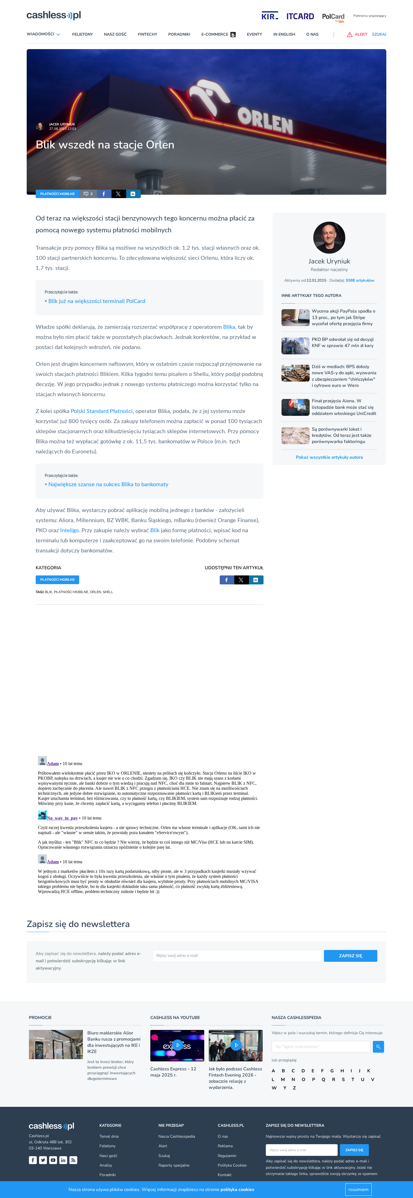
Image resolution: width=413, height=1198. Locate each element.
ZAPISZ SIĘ (350, 956)
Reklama (225, 1146)
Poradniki (179, 34)
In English (284, 34)
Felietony (82, 34)
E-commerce (214, 34)
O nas (312, 34)
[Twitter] (43, 1160)
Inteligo (69, 530)
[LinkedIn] (63, 1160)
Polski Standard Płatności (102, 411)
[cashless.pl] (54, 15)
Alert (162, 1146)
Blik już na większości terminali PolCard (95, 301)
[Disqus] (150, 675)
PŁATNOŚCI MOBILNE (57, 194)
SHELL (108, 592)
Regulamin (227, 1155)
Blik (155, 530)
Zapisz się (354, 1150)
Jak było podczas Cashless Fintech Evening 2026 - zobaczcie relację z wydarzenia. (235, 1078)
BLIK (48, 592)
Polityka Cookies (232, 1165)
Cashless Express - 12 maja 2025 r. (173, 1072)
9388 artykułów (360, 280)
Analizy (105, 1165)
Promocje (40, 1017)
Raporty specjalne (173, 1165)
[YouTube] (53, 1160)
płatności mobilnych (142, 230)
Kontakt (225, 1175)
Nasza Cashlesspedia (176, 1136)
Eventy (254, 34)
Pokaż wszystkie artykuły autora (329, 457)
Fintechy (147, 34)
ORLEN (95, 592)
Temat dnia (109, 1136)
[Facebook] (33, 1160)
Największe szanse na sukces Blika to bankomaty (106, 484)
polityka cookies (237, 1189)
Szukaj (164, 1155)
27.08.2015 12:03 (62, 129)
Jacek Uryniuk (62, 124)
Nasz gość (115, 34)
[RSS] (73, 1160)
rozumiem (358, 1189)
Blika (229, 327)
